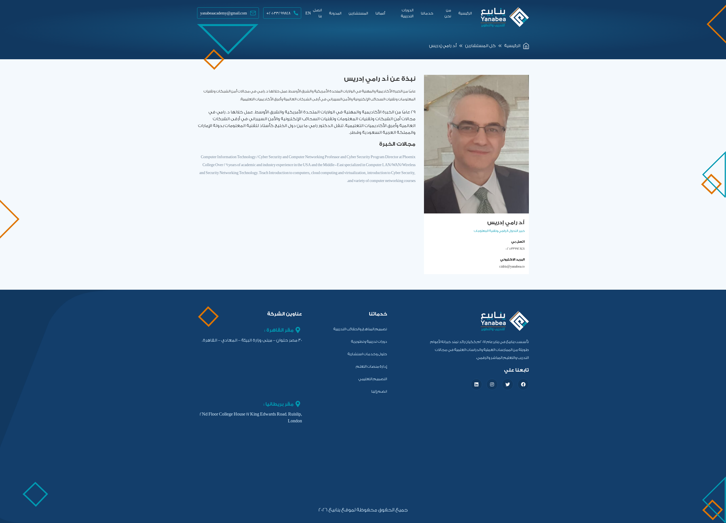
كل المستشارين (480, 45)
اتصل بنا (317, 13)
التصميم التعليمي (372, 379)
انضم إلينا (379, 391)
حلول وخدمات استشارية (367, 354)
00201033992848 (515, 249)
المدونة (335, 13)
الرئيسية (465, 13)
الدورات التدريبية (407, 13)
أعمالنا (380, 13)
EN (308, 13)
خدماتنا (427, 13)
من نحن (448, 13)
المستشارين (358, 13)
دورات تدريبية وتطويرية (369, 341)
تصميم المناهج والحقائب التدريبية (360, 329)
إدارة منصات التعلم (371, 366)
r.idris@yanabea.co (512, 266)
